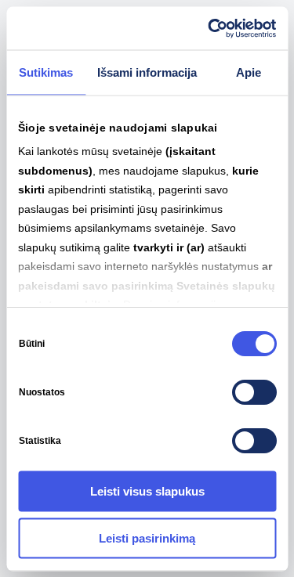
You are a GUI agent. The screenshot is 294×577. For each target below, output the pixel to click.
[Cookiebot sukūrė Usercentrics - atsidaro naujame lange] (209, 28)
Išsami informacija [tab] (147, 72)
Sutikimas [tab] (46, 72)
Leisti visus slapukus (147, 491)
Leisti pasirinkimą (147, 537)
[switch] (253, 392)
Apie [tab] (248, 72)
